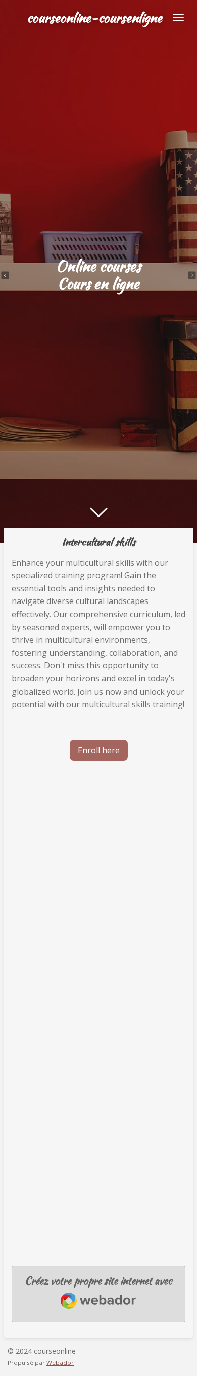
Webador (60, 1362)
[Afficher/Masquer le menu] (178, 18)
